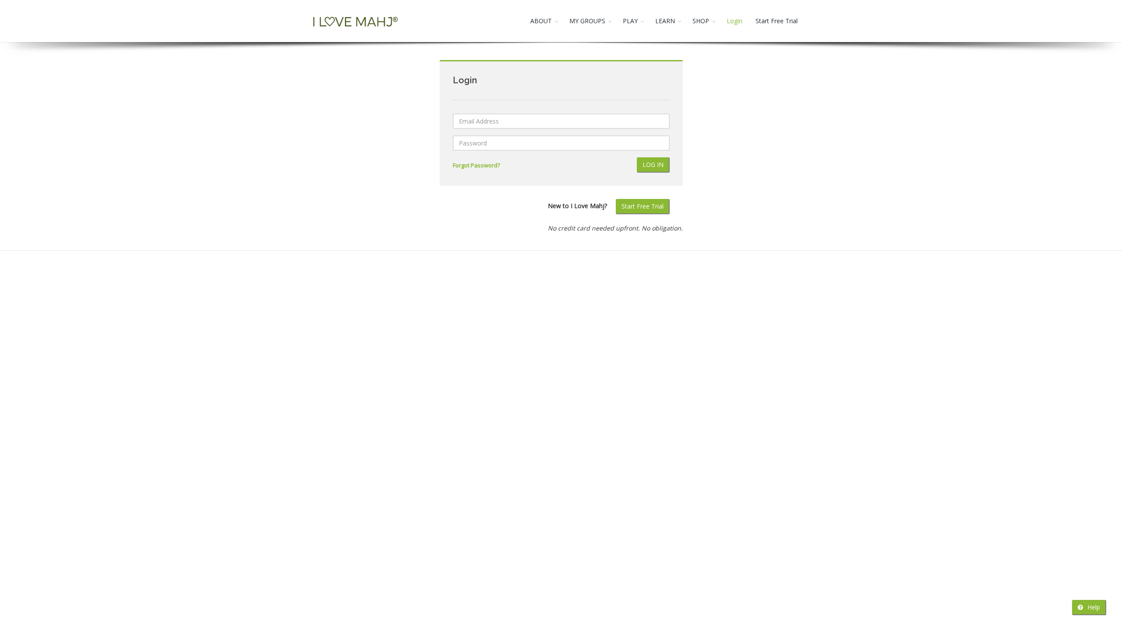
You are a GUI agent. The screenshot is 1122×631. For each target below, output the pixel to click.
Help (1093, 607)
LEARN (665, 21)
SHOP (700, 21)
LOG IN (653, 164)
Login (734, 21)
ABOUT (541, 21)
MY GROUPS (587, 21)
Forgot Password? (476, 165)
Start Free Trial (777, 21)
